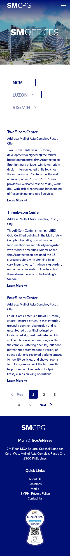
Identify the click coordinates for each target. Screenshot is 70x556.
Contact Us (35, 498)
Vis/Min (21, 107)
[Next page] (45, 404)
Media (35, 488)
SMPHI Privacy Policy (35, 493)
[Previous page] (18, 394)
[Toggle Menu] (63, 5)
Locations (35, 484)
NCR (17, 82)
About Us (35, 479)
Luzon (20, 95)
